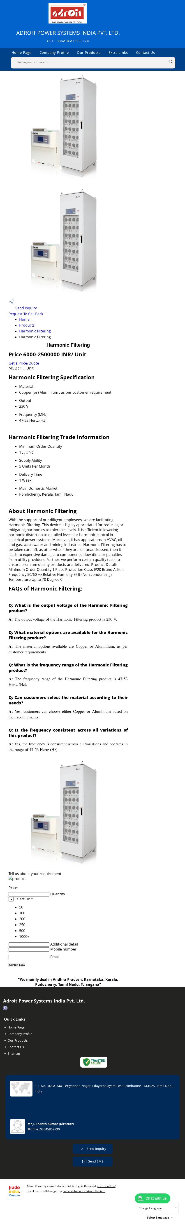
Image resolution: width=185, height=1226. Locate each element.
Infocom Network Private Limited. (84, 1191)
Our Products (88, 52)
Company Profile (54, 52)
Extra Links (118, 52)
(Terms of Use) (106, 1186)
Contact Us (145, 52)
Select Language (158, 1217)
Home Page (21, 52)
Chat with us (156, 1198)
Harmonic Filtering (35, 331)
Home (24, 319)
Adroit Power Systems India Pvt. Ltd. (68, 36)
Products (27, 325)
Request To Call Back (26, 313)
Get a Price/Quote (24, 363)
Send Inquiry (25, 308)
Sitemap (14, 1053)
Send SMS (95, 1161)
